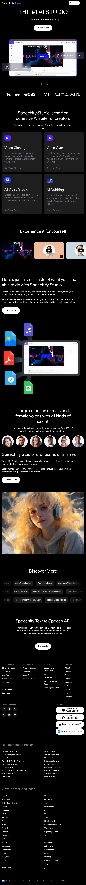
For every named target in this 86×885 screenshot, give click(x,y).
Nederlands (49, 807)
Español (5, 832)
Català (46, 864)
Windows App (7, 679)
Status (67, 689)
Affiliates (68, 682)
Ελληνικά (5, 857)
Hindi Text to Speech (51, 770)
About (67, 668)
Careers (68, 679)
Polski (4, 824)
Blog (67, 675)
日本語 (47, 817)
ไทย (45, 835)
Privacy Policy (42, 881)
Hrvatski (47, 853)
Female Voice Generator (10, 758)
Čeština (47, 803)
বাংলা (3, 864)
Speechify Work (29, 679)
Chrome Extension (9, 686)
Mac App (5, 675)
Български (6, 846)
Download (6, 693)
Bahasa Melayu (8, 867)
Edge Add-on (7, 689)
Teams (46, 674)
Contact (68, 671)
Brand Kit (68, 697)
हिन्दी (46, 814)
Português (48, 842)
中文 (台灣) (48, 799)
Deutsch (5, 814)
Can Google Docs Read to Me (54, 767)
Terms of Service (29, 881)
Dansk (4, 807)
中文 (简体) (6, 799)
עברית (4, 860)
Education (48, 678)
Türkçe (4, 839)
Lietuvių (47, 857)
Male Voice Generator (51, 758)
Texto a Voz (6, 777)
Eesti (4, 853)
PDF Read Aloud (7, 774)
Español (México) (51, 832)
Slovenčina (6, 850)
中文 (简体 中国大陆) (10, 803)
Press (67, 693)
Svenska (5, 835)
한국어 (4, 821)
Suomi (46, 810)
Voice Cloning (28, 675)
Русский (5, 828)
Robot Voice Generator (52, 761)
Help (67, 686)
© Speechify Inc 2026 (57, 881)
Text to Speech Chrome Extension (14, 770)
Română (5, 842)
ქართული (48, 846)
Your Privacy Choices (13, 881)
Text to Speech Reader (52, 755)
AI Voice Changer (50, 764)
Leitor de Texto (49, 777)
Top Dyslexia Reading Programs (13, 761)
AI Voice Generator (30, 668)
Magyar (47, 796)
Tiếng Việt (48, 839)
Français (5, 810)
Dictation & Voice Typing (10, 752)
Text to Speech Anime (9, 764)
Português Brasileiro (52, 824)
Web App (5, 682)
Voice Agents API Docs (53, 688)
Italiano (5, 817)
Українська (48, 828)
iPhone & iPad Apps (9, 668)
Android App (7, 671)
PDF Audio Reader (8, 767)
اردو (45, 867)
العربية (4, 796)
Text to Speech (8, 664)
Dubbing (26, 671)
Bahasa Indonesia (51, 860)
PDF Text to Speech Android (12, 755)
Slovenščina (49, 850)
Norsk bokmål (49, 821)
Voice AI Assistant (50, 752)
